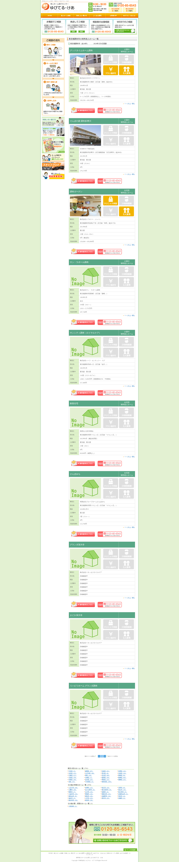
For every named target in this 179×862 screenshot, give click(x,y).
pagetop (129, 103)
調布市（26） (89, 796)
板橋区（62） (122, 777)
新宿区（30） (106, 777)
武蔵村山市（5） (123, 794)
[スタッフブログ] (53, 170)
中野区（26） (73, 779)
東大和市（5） (122, 792)
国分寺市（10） (73, 800)
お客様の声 (89, 853)
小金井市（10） (73, 794)
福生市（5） (72, 798)
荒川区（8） (105, 773)
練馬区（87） (89, 771)
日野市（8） (122, 787)
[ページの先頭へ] (130, 849)
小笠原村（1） (73, 806)
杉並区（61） (106, 771)
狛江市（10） (106, 787)
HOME (51, 853)
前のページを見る (90, 756)
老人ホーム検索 (58, 853)
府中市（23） (106, 798)
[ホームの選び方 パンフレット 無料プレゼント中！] (53, 161)
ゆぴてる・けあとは (99, 853)
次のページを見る (113, 756)
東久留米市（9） (107, 789)
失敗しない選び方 (69, 853)
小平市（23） (89, 798)
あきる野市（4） (90, 789)
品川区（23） (89, 779)
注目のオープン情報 (113, 853)
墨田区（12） (106, 779)
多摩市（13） (89, 787)
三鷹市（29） (73, 789)
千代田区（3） (89, 781)
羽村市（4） (122, 796)
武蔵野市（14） (106, 796)
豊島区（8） (122, 775)
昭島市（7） (72, 792)
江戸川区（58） (90, 773)
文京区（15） (73, 773)
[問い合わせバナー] (102, 843)
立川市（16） (89, 792)
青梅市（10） (89, 794)
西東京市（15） (106, 794)
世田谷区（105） (107, 781)
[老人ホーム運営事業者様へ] (53, 179)
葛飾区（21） (122, 779)
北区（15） (72, 781)
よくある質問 (80, 853)
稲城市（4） (105, 792)
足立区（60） (106, 775)
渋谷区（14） (122, 773)
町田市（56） (89, 800)
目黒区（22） (122, 771)
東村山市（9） (73, 796)
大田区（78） (73, 777)
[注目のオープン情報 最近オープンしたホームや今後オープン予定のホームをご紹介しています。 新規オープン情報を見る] (53, 135)
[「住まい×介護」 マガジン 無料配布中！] (53, 152)
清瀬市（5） (122, 798)
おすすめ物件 (124, 853)
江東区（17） (73, 775)
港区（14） (88, 775)
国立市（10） (122, 789)
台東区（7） (89, 777)
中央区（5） (72, 771)
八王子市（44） (73, 787)
